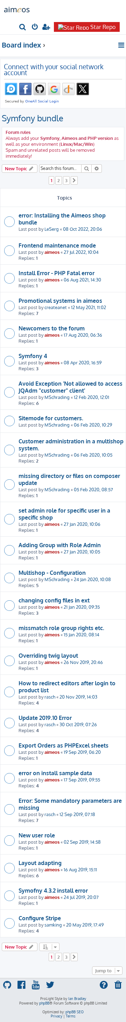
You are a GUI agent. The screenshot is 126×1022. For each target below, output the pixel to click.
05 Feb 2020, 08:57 (93, 489)
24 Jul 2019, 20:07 (81, 897)
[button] (74, 180)
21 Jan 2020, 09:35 (82, 607)
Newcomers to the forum (52, 328)
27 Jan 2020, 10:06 (82, 524)
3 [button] (66, 180)
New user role (37, 835)
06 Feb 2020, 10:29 (93, 425)
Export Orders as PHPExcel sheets (63, 745)
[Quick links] (121, 45)
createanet (55, 307)
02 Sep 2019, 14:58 (82, 842)
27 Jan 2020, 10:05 (82, 552)
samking (53, 925)
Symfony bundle (32, 118)
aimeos (51, 252)
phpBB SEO (74, 1012)
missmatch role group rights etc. (61, 627)
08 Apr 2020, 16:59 (83, 362)
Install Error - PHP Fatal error (56, 273)
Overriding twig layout (48, 655)
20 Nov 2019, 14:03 (78, 697)
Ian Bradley (77, 998)
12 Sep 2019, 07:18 (77, 814)
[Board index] (17, 9)
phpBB (44, 1003)
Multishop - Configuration (52, 572)
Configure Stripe (40, 918)
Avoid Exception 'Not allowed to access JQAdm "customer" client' (70, 387)
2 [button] (58, 180)
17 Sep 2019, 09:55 (82, 779)
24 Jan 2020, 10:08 (92, 579)
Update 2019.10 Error (45, 717)
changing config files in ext (54, 600)
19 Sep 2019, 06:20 (82, 752)
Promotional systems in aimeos (60, 300)
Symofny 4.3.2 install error (53, 890)
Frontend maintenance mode (57, 245)
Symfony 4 (33, 355)
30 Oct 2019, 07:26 (78, 724)
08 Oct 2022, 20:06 (82, 229)
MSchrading (57, 397)
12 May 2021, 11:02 (88, 307)
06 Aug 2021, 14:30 (82, 280)
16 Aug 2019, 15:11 (80, 869)
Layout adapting (40, 862)
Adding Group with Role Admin (60, 545)
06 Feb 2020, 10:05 (93, 455)
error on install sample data (55, 773)
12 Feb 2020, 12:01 (91, 397)
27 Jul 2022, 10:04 (81, 252)
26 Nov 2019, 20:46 (83, 662)
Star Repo (102, 26)
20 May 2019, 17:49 (85, 925)
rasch (49, 697)
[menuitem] (23, 27)
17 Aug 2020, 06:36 (83, 335)
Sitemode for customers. (51, 418)
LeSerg (51, 229)
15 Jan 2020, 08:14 (81, 634)
